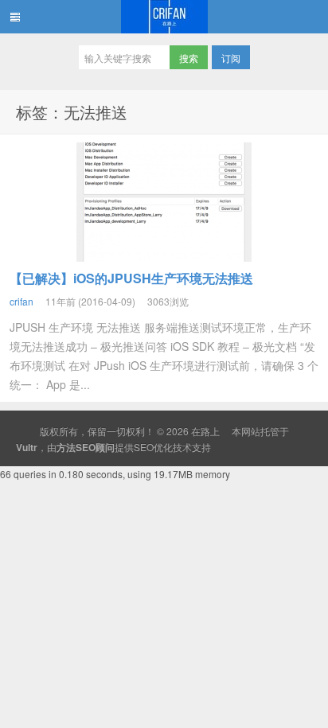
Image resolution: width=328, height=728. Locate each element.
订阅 (230, 57)
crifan (21, 301)
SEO (144, 447)
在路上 (164, 16)
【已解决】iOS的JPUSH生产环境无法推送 (131, 278)
